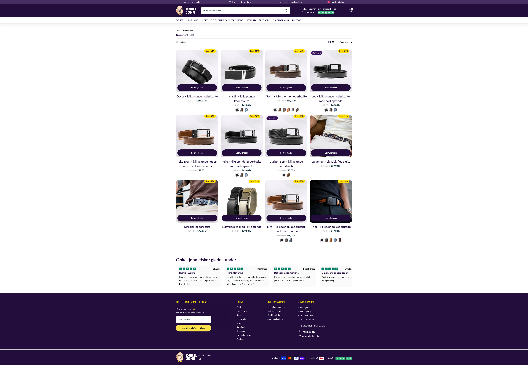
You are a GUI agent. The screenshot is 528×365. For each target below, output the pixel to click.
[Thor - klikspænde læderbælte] (331, 201)
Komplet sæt (188, 30)
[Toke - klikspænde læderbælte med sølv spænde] (242, 136)
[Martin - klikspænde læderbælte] (242, 71)
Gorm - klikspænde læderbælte (286, 96)
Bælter (179, 20)
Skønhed (251, 20)
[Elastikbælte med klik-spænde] (242, 201)
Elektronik (241, 319)
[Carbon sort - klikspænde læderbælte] (286, 136)
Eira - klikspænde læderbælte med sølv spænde (286, 229)
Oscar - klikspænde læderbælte (197, 96)
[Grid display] (329, 42)
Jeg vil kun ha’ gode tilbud (193, 328)
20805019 (309, 12)
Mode (240, 20)
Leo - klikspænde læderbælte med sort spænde (331, 98)
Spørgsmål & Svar (275, 319)
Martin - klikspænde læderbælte (242, 98)
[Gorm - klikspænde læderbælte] (286, 71)
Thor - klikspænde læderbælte (331, 226)
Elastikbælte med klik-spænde (242, 226)
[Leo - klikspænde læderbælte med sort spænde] (331, 71)
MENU (240, 302)
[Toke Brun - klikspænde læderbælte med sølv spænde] (197, 136)
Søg (286, 10)
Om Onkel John (281, 20)
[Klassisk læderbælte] (197, 201)
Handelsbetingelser (276, 307)
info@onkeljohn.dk (310, 336)
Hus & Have (192, 20)
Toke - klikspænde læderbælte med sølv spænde (242, 164)
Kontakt (296, 20)
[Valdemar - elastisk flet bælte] (331, 136)
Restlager (264, 20)
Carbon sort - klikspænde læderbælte (286, 164)
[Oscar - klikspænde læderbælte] (197, 71)
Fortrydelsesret (274, 311)
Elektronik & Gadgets (222, 20)
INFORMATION (276, 302)
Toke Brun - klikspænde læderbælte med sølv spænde (197, 164)
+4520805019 (308, 332)
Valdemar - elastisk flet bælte (330, 161)
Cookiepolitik (273, 315)
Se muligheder (197, 87)
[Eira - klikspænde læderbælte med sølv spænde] (286, 201)
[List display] (333, 42)
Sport (204, 20)
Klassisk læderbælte (197, 226)
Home (178, 30)
